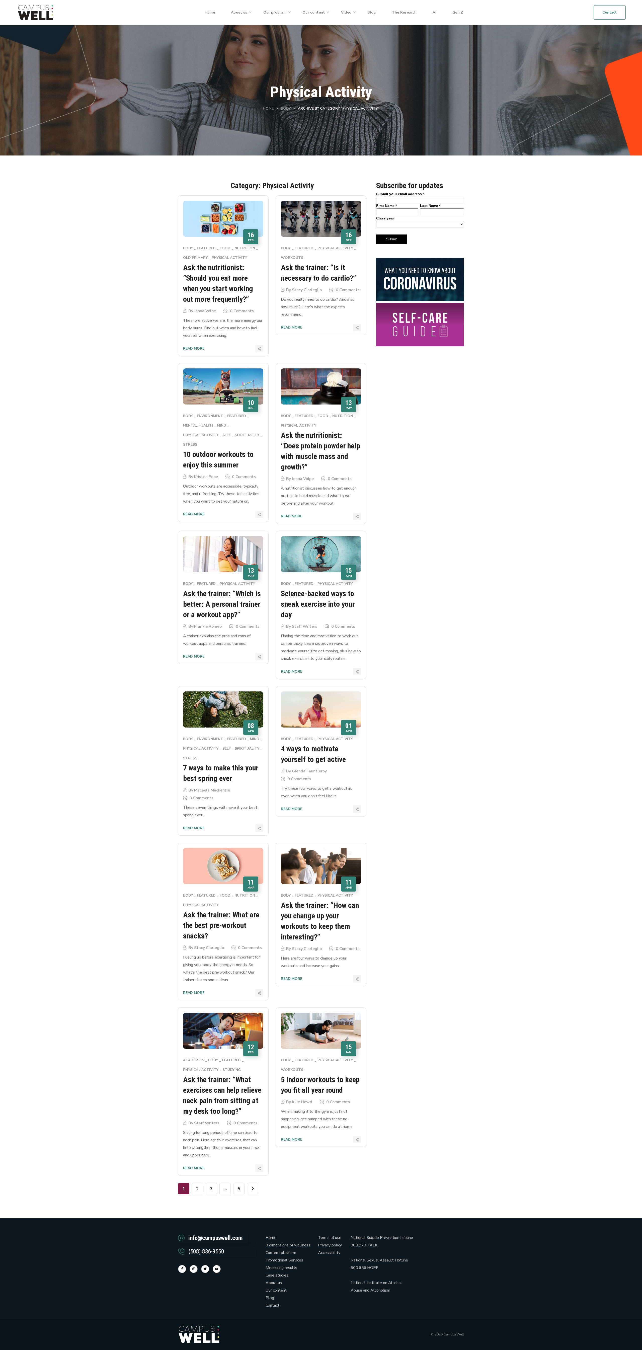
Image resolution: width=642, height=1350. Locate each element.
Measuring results (281, 1267)
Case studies (277, 1275)
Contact (272, 1305)
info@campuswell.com (215, 1237)
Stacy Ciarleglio (307, 290)
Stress (190, 444)
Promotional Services (284, 1260)
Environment (210, 416)
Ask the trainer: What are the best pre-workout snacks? (221, 925)
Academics (193, 1060)
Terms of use (329, 1237)
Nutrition (244, 248)
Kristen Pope (206, 477)
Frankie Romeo (208, 626)
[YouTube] (217, 1269)
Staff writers (304, 626)
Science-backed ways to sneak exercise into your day (318, 604)
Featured (206, 248)
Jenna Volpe (205, 311)
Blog (270, 1298)
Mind (221, 425)
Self (226, 435)
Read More (193, 348)
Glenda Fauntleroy (309, 771)
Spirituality (247, 435)
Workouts (292, 257)
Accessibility (329, 1252)
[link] (36, 12)
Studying (231, 1069)
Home (268, 108)
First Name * (386, 206)
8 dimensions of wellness (288, 1245)
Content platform (281, 1252)
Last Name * (430, 206)
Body (286, 108)
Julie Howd (302, 1102)
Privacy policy (330, 1245)
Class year (385, 218)
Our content (276, 1290)
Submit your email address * (400, 194)
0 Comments (242, 311)
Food (225, 248)
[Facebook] (182, 1269)
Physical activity (229, 257)
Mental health (198, 425)
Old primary (195, 257)
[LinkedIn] (205, 1269)
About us (274, 1283)
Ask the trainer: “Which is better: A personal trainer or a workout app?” (222, 604)
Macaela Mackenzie (212, 790)
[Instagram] (194, 1269)
